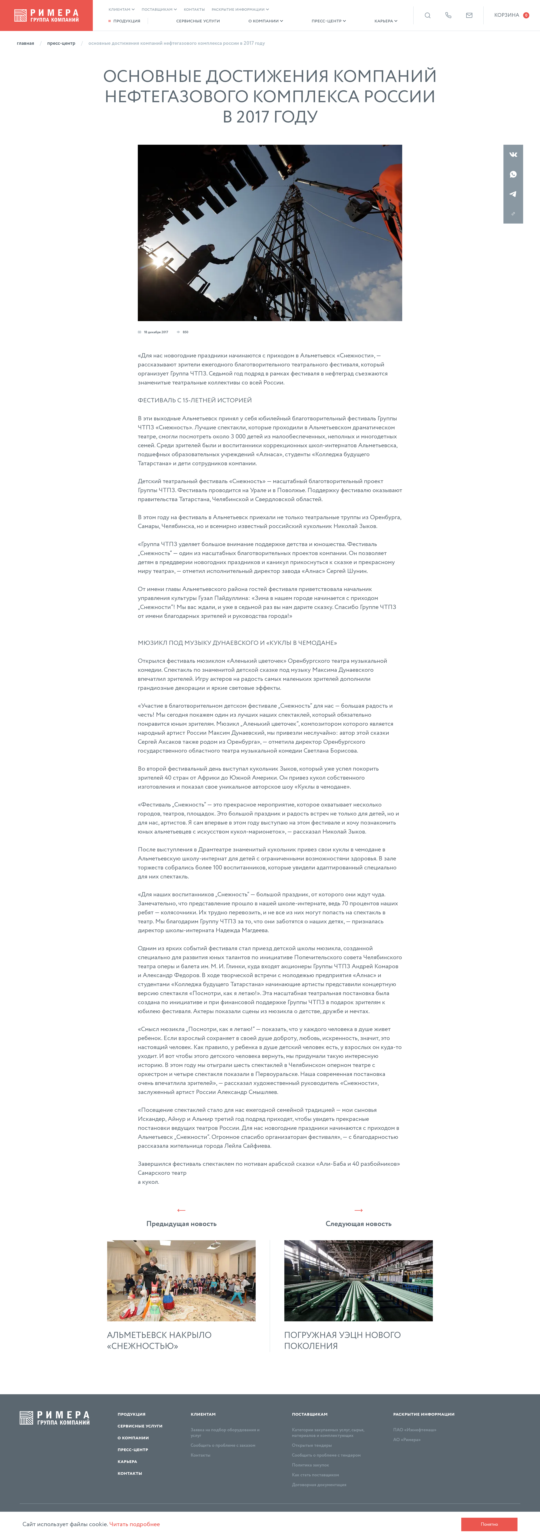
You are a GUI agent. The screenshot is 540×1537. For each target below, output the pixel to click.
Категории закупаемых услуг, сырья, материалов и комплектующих (328, 1433)
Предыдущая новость (181, 1224)
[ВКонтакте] (513, 154)
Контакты (194, 9)
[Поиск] (427, 15)
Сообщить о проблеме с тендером (326, 1455)
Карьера (383, 21)
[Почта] (469, 15)
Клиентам (119, 9)
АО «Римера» (407, 1439)
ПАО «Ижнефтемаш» (414, 1430)
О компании (263, 21)
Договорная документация (319, 1485)
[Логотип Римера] (46, 15)
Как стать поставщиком (315, 1475)
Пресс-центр (327, 21)
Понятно (489, 1524)
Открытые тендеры (312, 1445)
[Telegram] (513, 194)
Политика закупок (310, 1465)
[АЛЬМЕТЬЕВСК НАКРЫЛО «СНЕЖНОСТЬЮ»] (181, 1281)
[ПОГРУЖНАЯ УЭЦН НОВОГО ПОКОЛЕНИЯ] (358, 1281)
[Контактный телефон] (448, 15)
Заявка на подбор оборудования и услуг (225, 1433)
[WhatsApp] (513, 174)
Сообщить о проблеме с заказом (223, 1445)
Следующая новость (359, 1224)
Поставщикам (157, 9)
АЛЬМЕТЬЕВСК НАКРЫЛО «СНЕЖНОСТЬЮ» (159, 1341)
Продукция (126, 21)
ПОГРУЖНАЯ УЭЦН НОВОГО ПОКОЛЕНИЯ (342, 1341)
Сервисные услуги (198, 21)
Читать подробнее (134, 1524)
